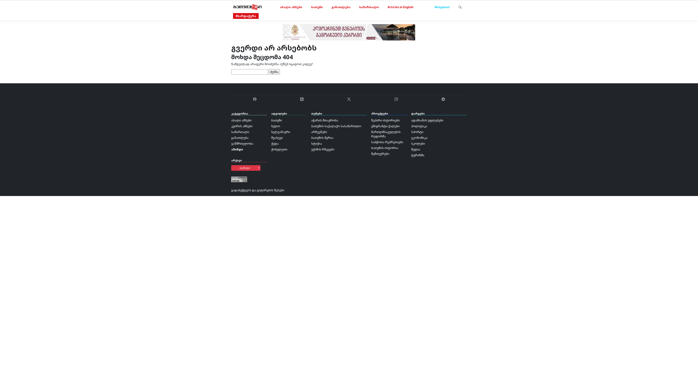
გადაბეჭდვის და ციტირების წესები (257, 190)
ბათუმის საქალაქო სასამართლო (336, 126)
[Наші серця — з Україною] (247, 7)
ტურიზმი (417, 155)
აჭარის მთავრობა (324, 120)
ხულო (275, 126)
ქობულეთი (279, 149)
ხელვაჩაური (280, 132)
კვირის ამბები (241, 126)
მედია (415, 149)
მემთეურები (380, 154)
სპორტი (417, 132)
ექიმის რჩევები (322, 149)
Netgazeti (442, 7)
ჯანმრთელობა (242, 144)
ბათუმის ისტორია (384, 148)
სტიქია (316, 144)
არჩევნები (319, 132)
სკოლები (418, 144)
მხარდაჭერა (246, 16)
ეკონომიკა (419, 138)
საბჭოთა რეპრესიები (387, 142)
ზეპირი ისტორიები (385, 120)
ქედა (275, 144)
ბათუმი (317, 7)
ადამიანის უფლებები (427, 120)
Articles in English (400, 7)
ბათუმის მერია (322, 138)
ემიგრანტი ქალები (385, 126)
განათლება (341, 7)
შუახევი (277, 138)
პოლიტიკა (419, 126)
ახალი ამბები (291, 7)
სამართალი (369, 7)
